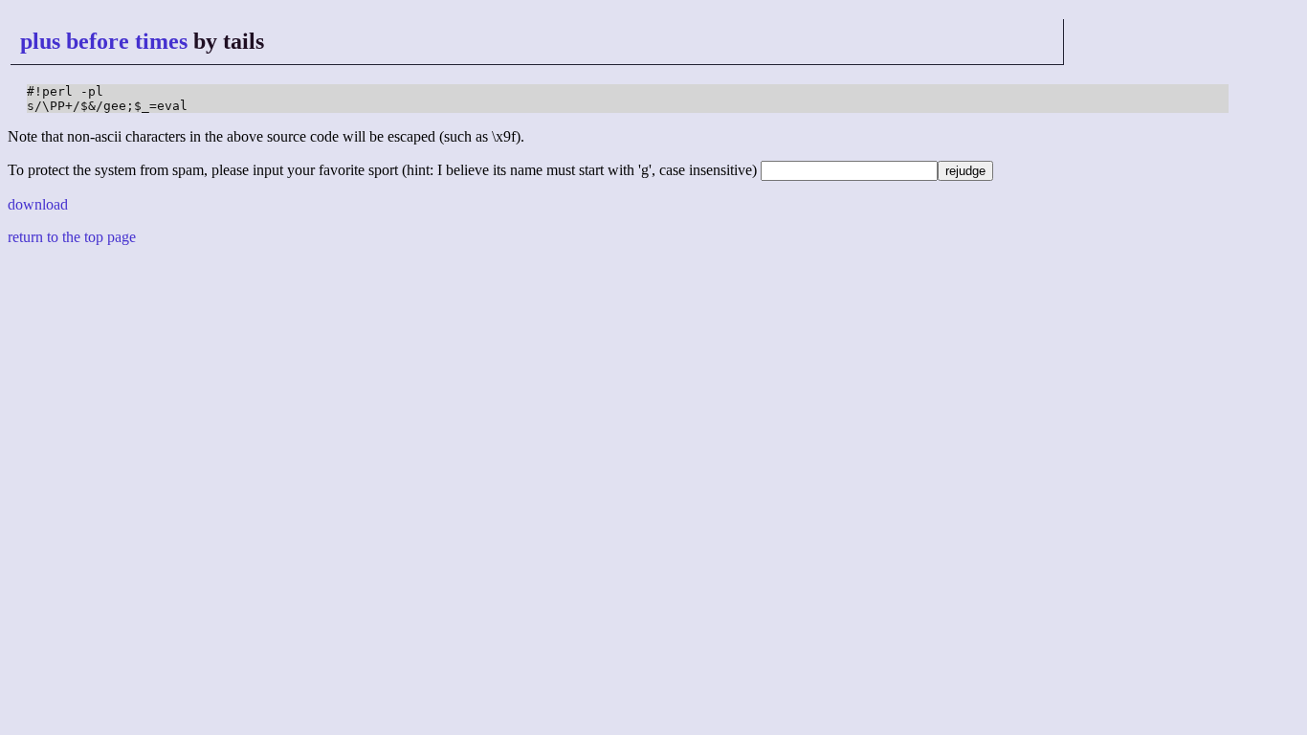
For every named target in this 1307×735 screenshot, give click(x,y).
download (38, 204)
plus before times (104, 41)
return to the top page (72, 237)
